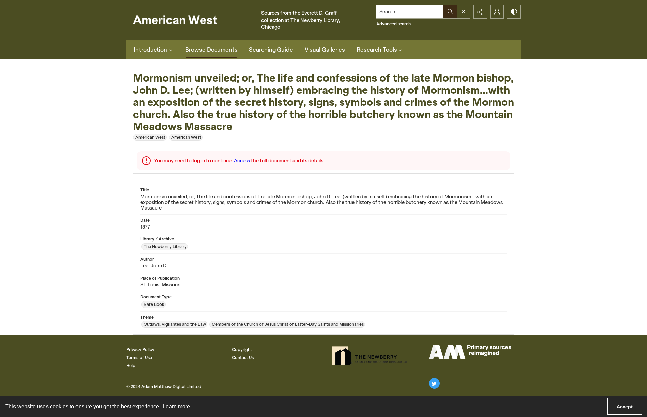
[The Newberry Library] (371, 355)
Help (130, 365)
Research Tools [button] (377, 49)
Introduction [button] (150, 49)
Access (242, 161)
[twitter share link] (434, 383)
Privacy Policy (140, 349)
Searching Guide (271, 49)
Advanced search (393, 23)
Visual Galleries (325, 49)
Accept (625, 406)
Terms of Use (139, 357)
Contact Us (243, 357)
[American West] (187, 20)
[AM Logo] (470, 352)
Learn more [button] (176, 406)
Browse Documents (211, 49)
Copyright (242, 349)
